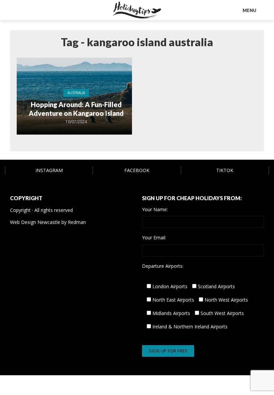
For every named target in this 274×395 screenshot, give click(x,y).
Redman (77, 222)
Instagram (49, 170)
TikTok (224, 170)
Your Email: (154, 238)
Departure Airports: (162, 266)
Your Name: (155, 210)
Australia (76, 92)
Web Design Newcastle (35, 222)
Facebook (136, 170)
